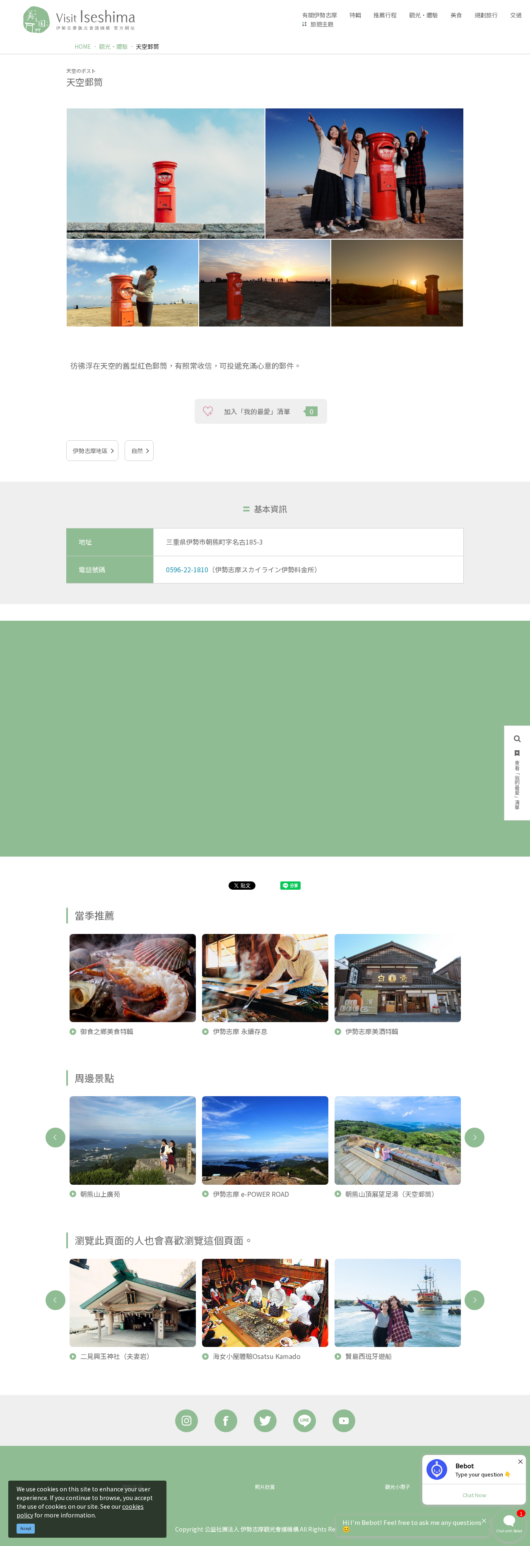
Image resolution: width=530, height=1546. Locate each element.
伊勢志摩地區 (90, 451)
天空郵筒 (147, 46)
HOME (83, 46)
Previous (55, 1137)
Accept (25, 1528)
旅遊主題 (322, 24)
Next (474, 1137)
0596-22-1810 (187, 569)
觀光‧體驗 (113, 46)
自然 (137, 451)
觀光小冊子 (397, 1486)
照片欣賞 (265, 1486)
